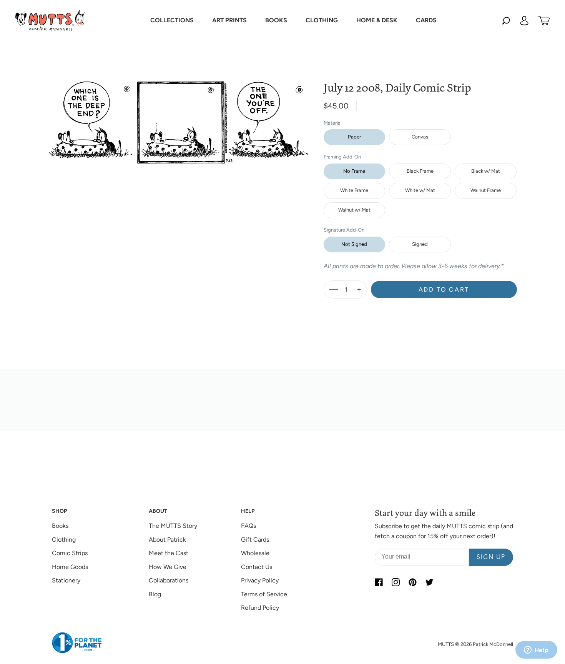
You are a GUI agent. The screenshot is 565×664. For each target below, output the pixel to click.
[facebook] (378, 582)
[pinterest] (412, 582)
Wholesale (255, 553)
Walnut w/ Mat (354, 210)
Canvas (420, 137)
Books (60, 525)
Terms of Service (264, 594)
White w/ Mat (420, 190)
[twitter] (429, 582)
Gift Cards (255, 539)
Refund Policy (260, 607)
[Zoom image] (178, 116)
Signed (420, 244)
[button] (172, 20)
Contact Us (256, 567)
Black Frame (420, 171)
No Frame (354, 171)
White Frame (354, 190)
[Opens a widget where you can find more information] (536, 650)
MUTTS (446, 644)
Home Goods (70, 567)
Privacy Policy (260, 580)
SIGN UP (491, 557)
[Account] (524, 20)
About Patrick (167, 539)
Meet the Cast (168, 553)
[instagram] (395, 582)
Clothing (64, 539)
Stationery (66, 580)
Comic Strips (70, 553)
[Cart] (544, 20)
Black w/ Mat (485, 171)
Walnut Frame (485, 190)
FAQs (248, 525)
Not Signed (354, 244)
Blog (155, 594)
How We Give (167, 567)
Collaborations (168, 580)
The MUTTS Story (173, 525)
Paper (354, 137)
